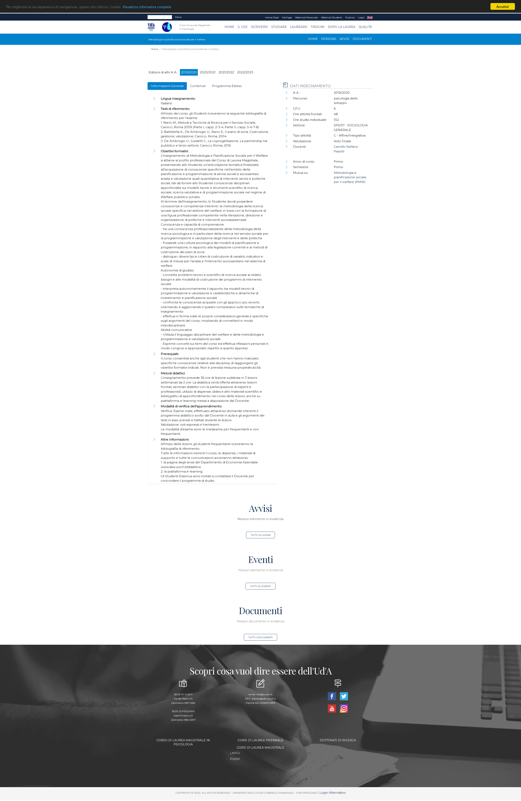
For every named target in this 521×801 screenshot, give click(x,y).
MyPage (287, 17)
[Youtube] (332, 708)
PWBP (235, 759)
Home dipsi (272, 17)
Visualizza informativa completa (147, 6)
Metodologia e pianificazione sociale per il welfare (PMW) (350, 177)
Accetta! (502, 6)
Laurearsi (299, 27)
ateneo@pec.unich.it (264, 698)
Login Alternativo (333, 792)
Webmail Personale (306, 17)
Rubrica (350, 17)
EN (369, 17)
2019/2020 (189, 72)
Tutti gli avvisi (260, 535)
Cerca (178, 17)
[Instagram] (344, 708)
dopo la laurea (341, 27)
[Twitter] (344, 696)
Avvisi (344, 39)
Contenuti (198, 86)
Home (229, 27)
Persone (328, 39)
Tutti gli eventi (260, 586)
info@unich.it (264, 694)
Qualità (365, 27)
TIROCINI (318, 27)
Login (361, 17)
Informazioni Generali (167, 86)
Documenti (362, 39)
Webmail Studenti (331, 17)
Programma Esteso (227, 86)
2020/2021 (208, 72)
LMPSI (235, 753)
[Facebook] (332, 696)
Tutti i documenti (260, 637)
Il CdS (242, 27)
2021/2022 (226, 72)
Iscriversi (259, 27)
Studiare (279, 27)
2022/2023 (245, 72)
